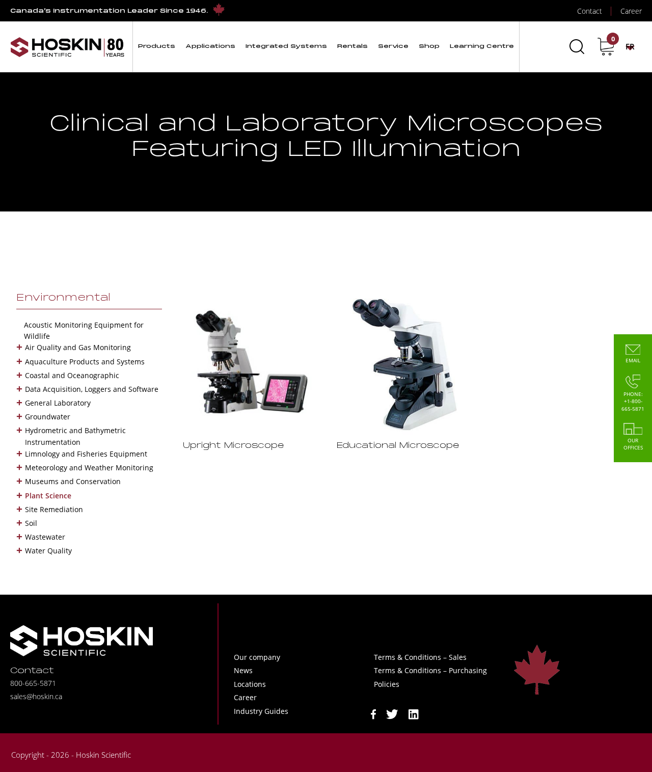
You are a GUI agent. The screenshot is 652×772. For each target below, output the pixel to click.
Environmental (63, 298)
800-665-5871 (33, 683)
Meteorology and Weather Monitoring (89, 467)
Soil (31, 523)
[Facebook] (373, 713)
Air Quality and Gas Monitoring (78, 347)
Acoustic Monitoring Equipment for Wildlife (84, 330)
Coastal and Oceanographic (72, 375)
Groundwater (47, 416)
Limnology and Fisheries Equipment (86, 454)
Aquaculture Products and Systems (85, 361)
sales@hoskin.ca (36, 696)
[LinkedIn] (414, 713)
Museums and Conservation (73, 481)
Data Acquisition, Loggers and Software (91, 389)
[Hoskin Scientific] (67, 47)
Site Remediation (54, 509)
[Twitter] (392, 713)
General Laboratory (58, 403)
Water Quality (48, 550)
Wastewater (45, 537)
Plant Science (48, 495)
